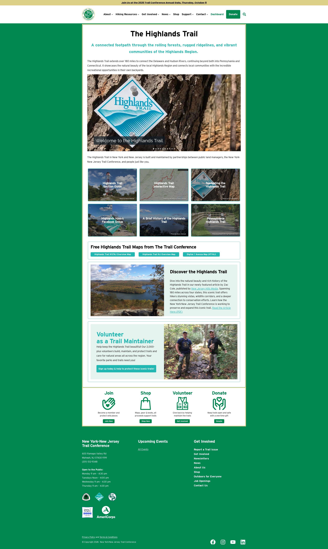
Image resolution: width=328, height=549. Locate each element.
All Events (143, 449)
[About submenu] (112, 14)
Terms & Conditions (108, 537)
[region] (164, 112)
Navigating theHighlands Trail (215, 184)
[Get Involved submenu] (158, 14)
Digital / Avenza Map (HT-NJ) (201, 254)
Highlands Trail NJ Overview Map (158, 254)
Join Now (109, 421)
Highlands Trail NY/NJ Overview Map (112, 254)
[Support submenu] (193, 14)
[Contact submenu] (207, 14)
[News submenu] (170, 14)
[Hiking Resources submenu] (138, 14)
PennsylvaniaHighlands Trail (215, 220)
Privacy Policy (88, 537)
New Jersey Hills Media (204, 288)
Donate (219, 421)
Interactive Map (163, 186)
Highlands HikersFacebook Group (112, 220)
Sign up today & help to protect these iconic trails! (126, 368)
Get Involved (182, 421)
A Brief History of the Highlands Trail (164, 220)
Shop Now (145, 421)
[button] (91, 113)
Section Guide (112, 186)
